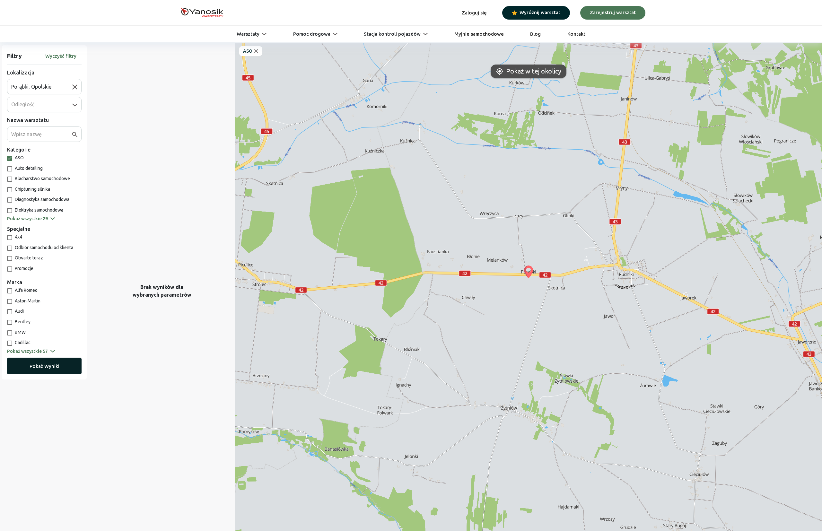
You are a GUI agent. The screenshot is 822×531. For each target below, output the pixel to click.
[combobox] (41, 87)
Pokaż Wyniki (44, 366)
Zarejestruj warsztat (613, 12)
